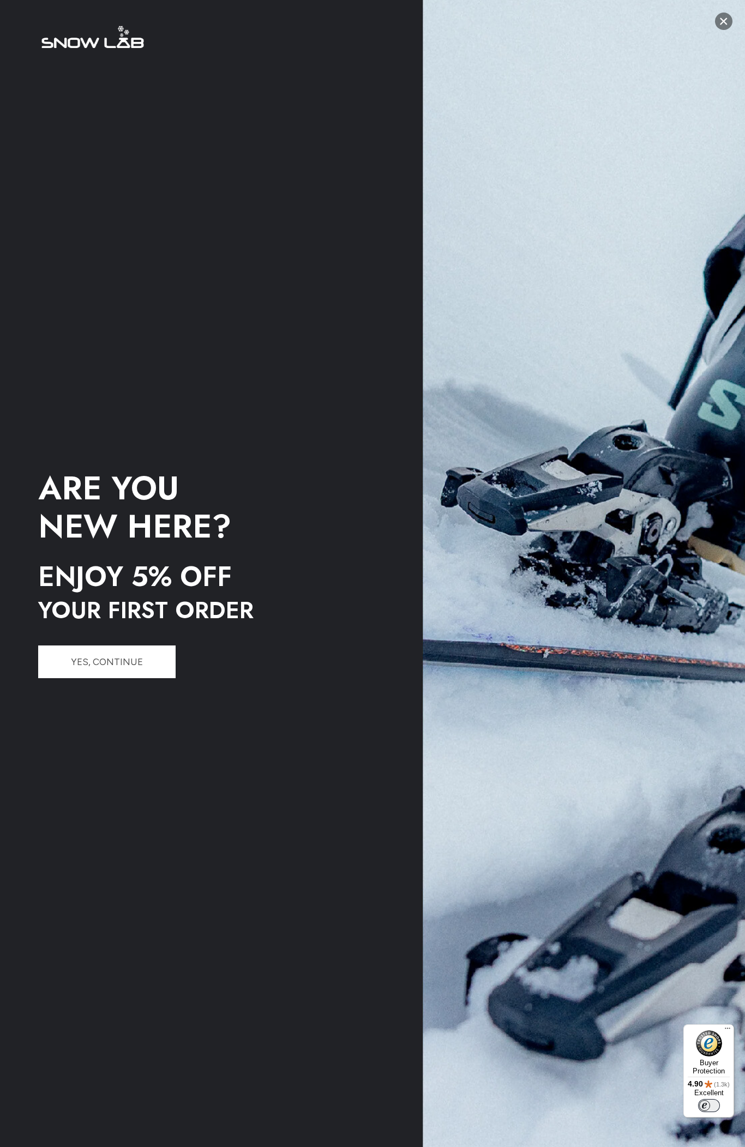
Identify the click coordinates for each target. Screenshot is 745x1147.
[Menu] (727, 1030)
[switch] (709, 1105)
